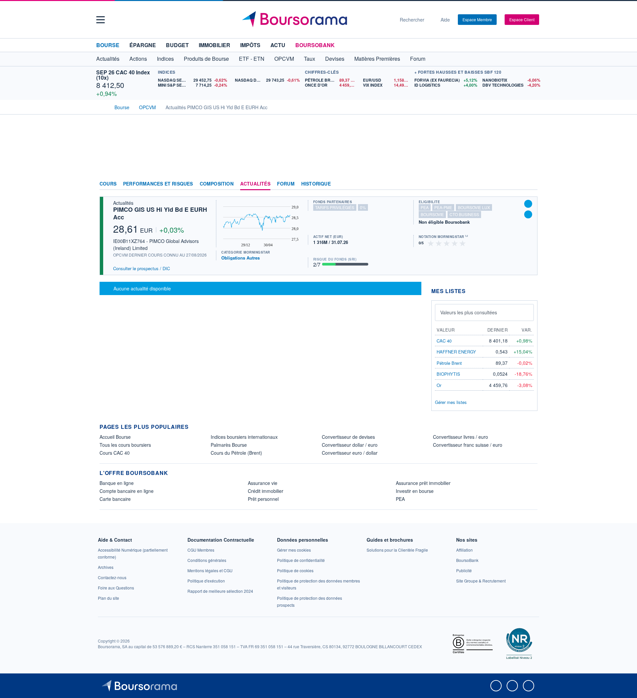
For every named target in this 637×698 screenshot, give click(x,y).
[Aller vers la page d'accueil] (316, 19)
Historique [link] (316, 184)
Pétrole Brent (449, 363)
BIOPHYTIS (448, 374)
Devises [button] (334, 58)
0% (363, 207)
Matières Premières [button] (377, 58)
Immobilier (214, 45)
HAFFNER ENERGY (456, 352)
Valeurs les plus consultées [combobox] (468, 312)
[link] (105, 567)
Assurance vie (262, 483)
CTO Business (464, 214)
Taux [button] (309, 58)
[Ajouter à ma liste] (528, 214)
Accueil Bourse (115, 436)
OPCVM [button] (284, 58)
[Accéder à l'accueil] (102, 106)
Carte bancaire (115, 499)
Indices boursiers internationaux (244, 436)
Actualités (255, 184)
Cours (108, 184)
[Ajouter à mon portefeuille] (528, 203)
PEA (400, 499)
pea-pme (443, 207)
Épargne (142, 45)
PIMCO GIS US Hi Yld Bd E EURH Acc (160, 213)
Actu (277, 45)
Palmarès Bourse (229, 444)
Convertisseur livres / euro (460, 436)
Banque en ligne (117, 483)
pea (425, 207)
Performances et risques (158, 184)
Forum (417, 58)
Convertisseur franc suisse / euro (467, 444)
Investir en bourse (415, 491)
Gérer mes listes (451, 402)
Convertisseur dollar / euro (350, 444)
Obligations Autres (240, 258)
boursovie (432, 214)
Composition (217, 184)
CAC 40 (444, 341)
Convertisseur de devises (348, 436)
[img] (463, 243)
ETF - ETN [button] (251, 58)
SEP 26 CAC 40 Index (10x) (123, 74)
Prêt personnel (263, 499)
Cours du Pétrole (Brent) (236, 452)
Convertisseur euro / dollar (350, 452)
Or (439, 385)
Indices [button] (165, 58)
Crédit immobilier (265, 491)
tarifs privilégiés (334, 207)
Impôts (250, 45)
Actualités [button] (107, 58)
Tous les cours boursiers (125, 444)
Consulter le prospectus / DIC (141, 268)
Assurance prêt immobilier (423, 483)
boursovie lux (474, 207)
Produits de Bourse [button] (206, 58)
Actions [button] (138, 58)
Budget (177, 45)
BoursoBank (315, 45)
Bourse (107, 45)
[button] (100, 20)
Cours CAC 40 (115, 452)
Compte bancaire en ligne (127, 491)
